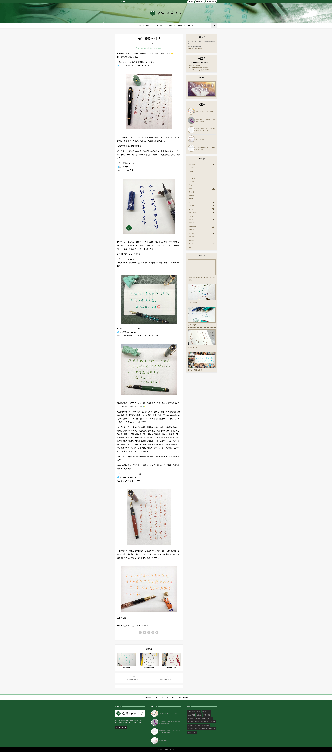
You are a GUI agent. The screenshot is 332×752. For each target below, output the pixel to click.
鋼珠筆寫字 (192, 240)
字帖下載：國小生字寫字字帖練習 (205, 111)
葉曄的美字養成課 (194, 65)
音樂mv (191, 198)
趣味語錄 (191, 236)
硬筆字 (139, 626)
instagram (184, 697)
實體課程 (191, 219)
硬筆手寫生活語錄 (149, 667)
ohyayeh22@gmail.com (195, 49)
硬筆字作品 (149, 25)
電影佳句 (191, 216)
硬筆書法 (145, 626)
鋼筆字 (191, 243)
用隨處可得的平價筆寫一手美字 (198, 67)
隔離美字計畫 (192, 212)
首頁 (191, 1)
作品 (127, 626)
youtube (172, 697)
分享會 (191, 171)
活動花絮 (179, 25)
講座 (190, 247)
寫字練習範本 (192, 226)
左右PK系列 (192, 178)
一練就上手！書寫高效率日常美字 (199, 70)
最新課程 (169, 25)
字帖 (190, 185)
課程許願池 (212, 1)
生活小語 (122, 626)
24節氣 (191, 167)
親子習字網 (190, 25)
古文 (190, 174)
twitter (160, 697)
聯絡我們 (201, 1)
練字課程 (191, 233)
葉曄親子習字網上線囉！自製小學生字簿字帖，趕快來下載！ (205, 130)
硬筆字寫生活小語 (171, 667)
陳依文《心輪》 (200, 139)
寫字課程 (191, 230)
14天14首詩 (192, 164)
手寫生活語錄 (126, 667)
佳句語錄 (133, 626)
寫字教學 (159, 25)
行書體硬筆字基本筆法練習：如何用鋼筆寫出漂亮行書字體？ (205, 120)
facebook (148, 697)
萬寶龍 (191, 209)
